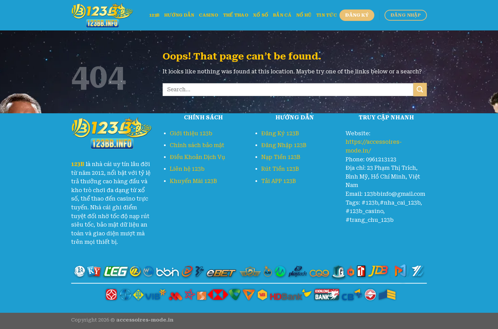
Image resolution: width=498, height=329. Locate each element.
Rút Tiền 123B (280, 169)
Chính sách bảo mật (197, 145)
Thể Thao (235, 15)
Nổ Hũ (303, 15)
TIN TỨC (326, 15)
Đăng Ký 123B (280, 133)
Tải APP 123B (278, 181)
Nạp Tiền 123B (280, 157)
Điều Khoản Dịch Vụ (197, 157)
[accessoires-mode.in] (105, 15)
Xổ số (260, 15)
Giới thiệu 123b (191, 133)
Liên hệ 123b (187, 169)
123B (154, 15)
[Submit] (420, 89)
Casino (208, 15)
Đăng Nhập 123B (283, 145)
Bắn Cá (282, 15)
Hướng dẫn (179, 15)
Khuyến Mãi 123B (193, 181)
